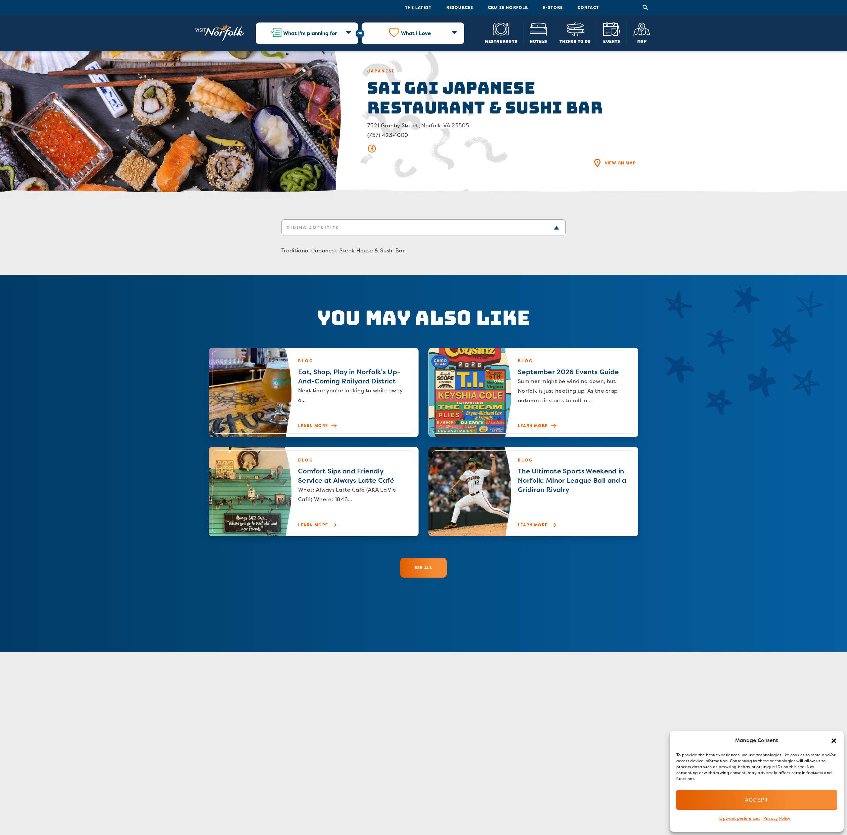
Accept (756, 800)
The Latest (418, 7)
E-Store (553, 7)
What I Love (416, 33)
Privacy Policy (776, 818)
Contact (588, 7)
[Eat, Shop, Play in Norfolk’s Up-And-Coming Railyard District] (314, 392)
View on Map (620, 163)
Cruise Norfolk (508, 7)
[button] (833, 740)
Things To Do (575, 41)
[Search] (645, 8)
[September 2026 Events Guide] (533, 392)
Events (611, 41)
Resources (459, 7)
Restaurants (501, 41)
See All (423, 567)
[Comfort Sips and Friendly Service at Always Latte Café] (314, 491)
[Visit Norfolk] (219, 33)
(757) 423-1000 (387, 135)
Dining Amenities (313, 228)
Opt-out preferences (739, 818)
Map (641, 41)
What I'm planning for (310, 33)
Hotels (538, 41)
